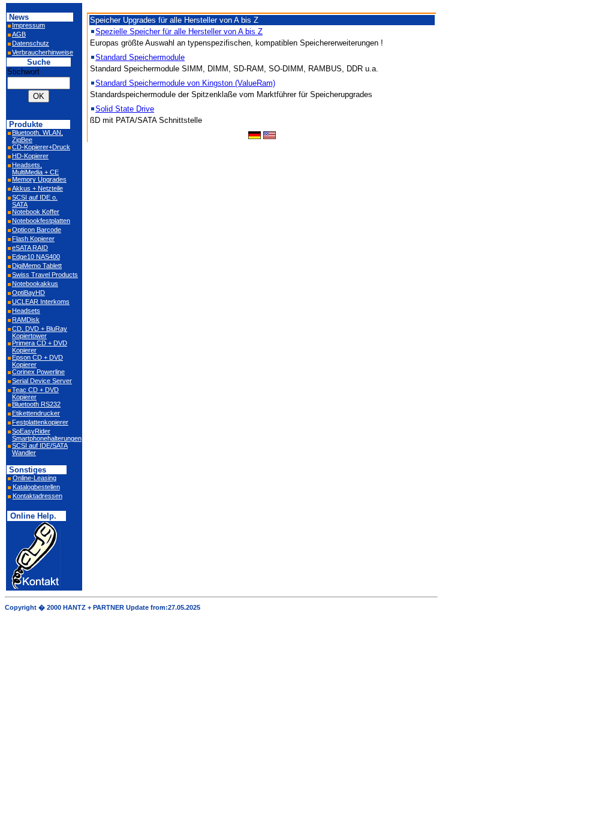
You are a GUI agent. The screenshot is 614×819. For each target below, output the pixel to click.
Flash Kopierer (33, 238)
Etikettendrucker (36, 413)
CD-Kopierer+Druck (41, 146)
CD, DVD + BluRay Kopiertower (39, 332)
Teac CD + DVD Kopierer (35, 393)
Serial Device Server (42, 380)
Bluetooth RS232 (36, 404)
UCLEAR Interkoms (41, 301)
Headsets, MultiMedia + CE (35, 168)
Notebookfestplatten (41, 220)
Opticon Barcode (36, 229)
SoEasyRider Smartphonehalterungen (47, 434)
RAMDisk (26, 319)
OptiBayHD (28, 292)
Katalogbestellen (36, 486)
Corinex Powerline (38, 371)
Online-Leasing (34, 477)
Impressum (28, 25)
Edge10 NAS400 (36, 256)
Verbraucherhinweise (42, 52)
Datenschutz (30, 43)
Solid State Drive (124, 108)
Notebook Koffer (35, 211)
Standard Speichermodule (140, 57)
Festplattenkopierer (40, 422)
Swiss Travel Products (45, 274)
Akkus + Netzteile (37, 188)
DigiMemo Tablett (37, 265)
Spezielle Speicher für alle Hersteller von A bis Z (179, 31)
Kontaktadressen (37, 495)
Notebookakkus (35, 283)
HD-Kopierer (30, 155)
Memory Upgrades (39, 179)
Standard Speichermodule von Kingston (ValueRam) (185, 83)
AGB (19, 34)
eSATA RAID (30, 247)
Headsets (26, 310)
